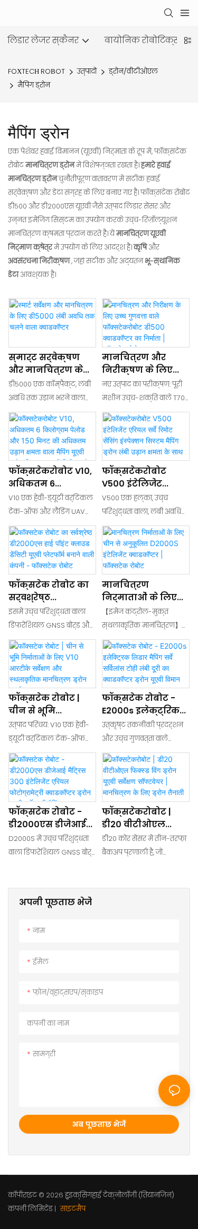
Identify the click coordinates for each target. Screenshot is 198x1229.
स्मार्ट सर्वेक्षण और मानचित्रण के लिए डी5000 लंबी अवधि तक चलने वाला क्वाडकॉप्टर (51, 363)
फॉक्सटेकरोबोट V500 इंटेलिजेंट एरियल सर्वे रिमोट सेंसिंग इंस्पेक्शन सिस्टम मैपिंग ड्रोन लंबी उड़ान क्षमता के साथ (144, 477)
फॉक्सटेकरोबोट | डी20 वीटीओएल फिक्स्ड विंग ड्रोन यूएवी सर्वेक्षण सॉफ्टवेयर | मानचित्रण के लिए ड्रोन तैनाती (140, 818)
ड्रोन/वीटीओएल (133, 71)
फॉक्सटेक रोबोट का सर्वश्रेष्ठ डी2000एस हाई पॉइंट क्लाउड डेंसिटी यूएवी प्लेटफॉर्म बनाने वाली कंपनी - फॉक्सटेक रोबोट (49, 591)
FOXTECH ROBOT (36, 71)
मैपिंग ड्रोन (33, 85)
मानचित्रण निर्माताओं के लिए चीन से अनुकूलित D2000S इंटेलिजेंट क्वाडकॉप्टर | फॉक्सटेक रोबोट (139, 591)
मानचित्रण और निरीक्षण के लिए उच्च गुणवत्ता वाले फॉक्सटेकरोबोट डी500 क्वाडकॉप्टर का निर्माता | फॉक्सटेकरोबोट (141, 363)
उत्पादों (87, 71)
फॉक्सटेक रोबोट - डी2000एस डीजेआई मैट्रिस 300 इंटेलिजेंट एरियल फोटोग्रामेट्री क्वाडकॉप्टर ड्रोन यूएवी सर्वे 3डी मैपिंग (52, 818)
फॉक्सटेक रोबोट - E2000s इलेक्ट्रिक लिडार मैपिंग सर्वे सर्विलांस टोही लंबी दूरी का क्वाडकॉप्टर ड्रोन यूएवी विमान (141, 704)
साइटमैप (72, 1209)
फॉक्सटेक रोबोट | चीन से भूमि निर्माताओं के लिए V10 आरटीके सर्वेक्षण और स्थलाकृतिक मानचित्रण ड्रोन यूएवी (45, 704)
